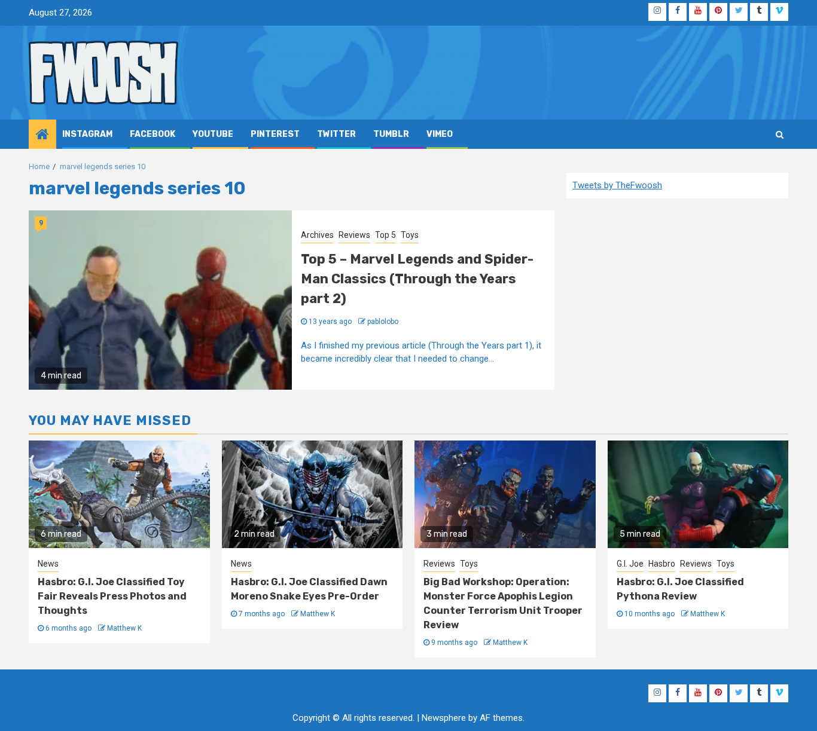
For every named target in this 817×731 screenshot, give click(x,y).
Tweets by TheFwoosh (617, 185)
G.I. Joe (630, 563)
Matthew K (124, 628)
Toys (410, 235)
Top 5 (385, 235)
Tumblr (391, 134)
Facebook (152, 134)
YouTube (213, 134)
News (48, 563)
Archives (317, 235)
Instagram (87, 134)
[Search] (779, 134)
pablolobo (382, 321)
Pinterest (275, 134)
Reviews (354, 235)
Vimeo (439, 134)
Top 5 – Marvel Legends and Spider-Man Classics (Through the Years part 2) (417, 279)
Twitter (336, 134)
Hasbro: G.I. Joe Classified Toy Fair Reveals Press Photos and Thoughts (112, 596)
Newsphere (444, 717)
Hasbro (661, 563)
